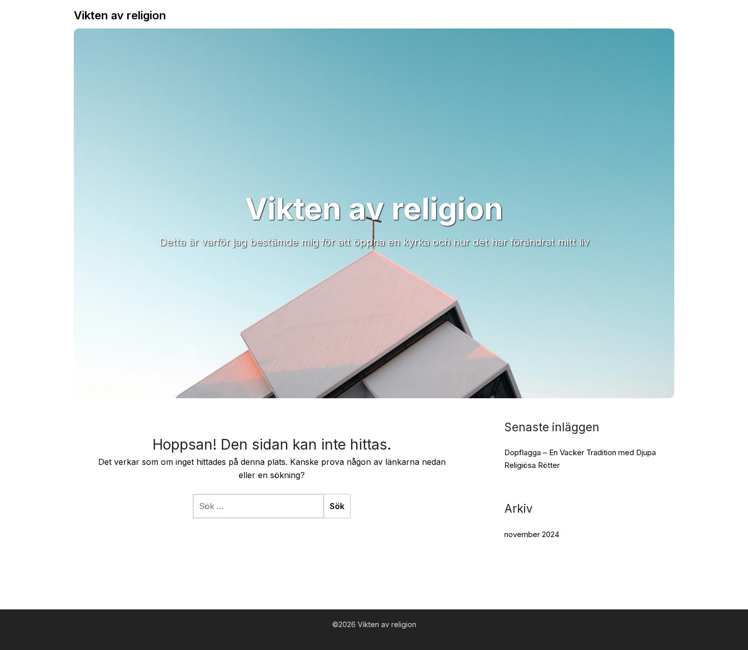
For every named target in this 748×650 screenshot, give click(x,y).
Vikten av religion (120, 15)
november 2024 (531, 534)
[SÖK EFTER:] (258, 506)
